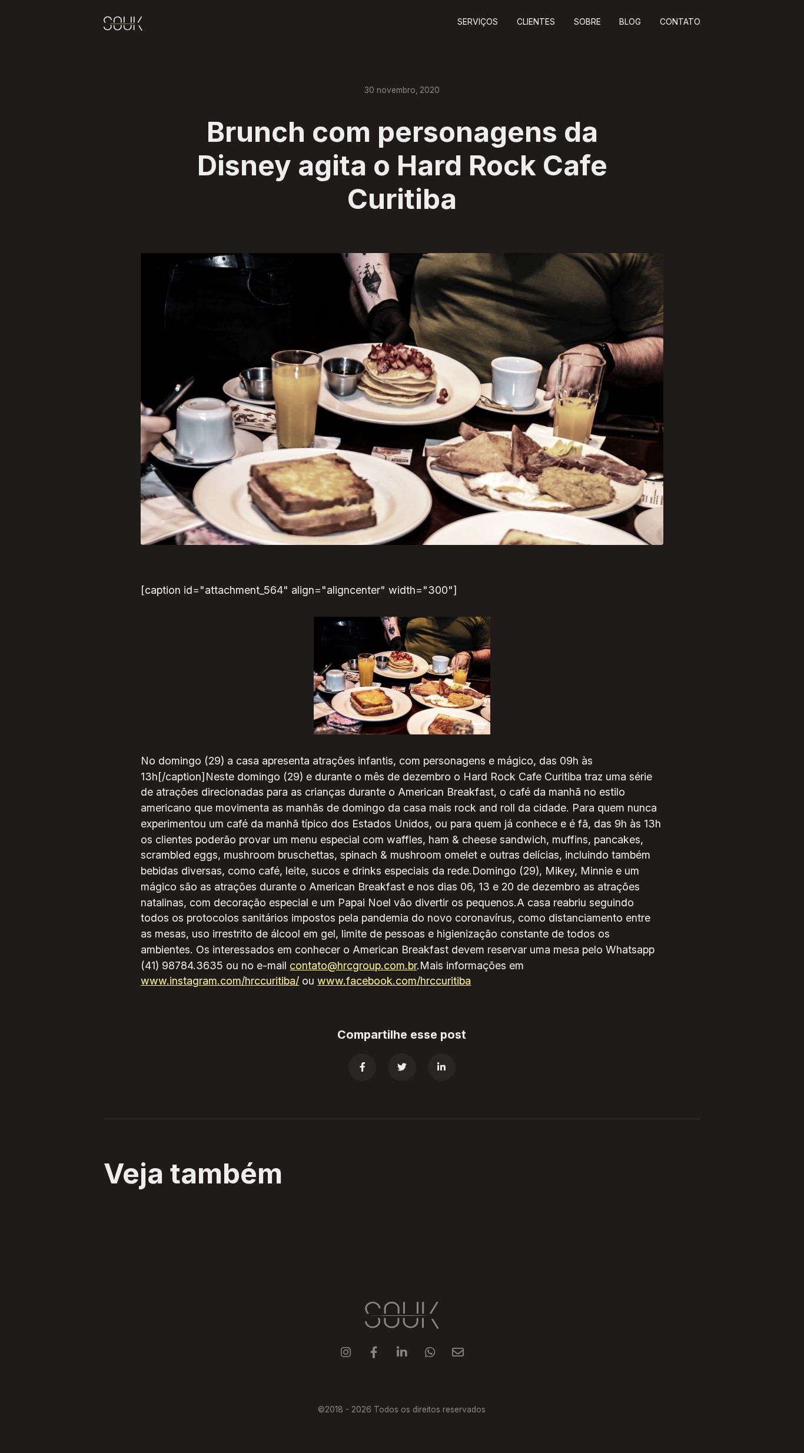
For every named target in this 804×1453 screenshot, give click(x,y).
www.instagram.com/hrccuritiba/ (220, 981)
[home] (123, 23)
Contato (680, 21)
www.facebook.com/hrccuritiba (394, 981)
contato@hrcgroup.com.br (353, 965)
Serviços (477, 21)
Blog (630, 21)
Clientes (536, 21)
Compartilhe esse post (401, 1035)
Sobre (587, 21)
